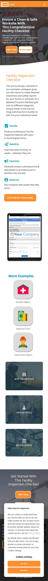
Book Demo (25, 49)
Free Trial (12, 49)
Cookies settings (24, 557)
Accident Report (23, 302)
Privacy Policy (34, 533)
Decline (24, 570)
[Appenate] (7, 4)
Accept (24, 563)
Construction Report (23, 355)
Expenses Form (23, 328)
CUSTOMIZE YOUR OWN (20, 197)
